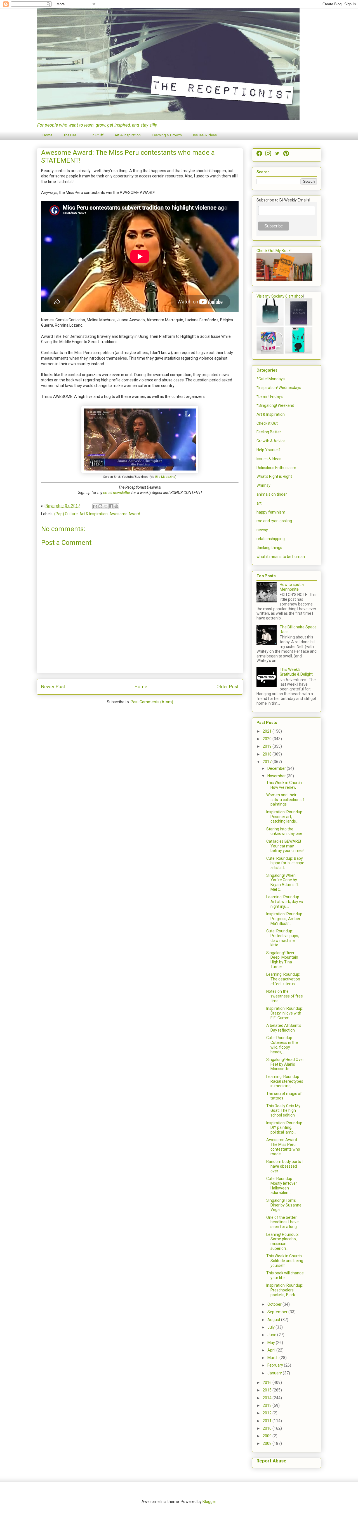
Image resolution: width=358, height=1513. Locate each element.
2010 (267, 1428)
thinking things (269, 547)
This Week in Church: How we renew (284, 785)
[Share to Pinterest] (116, 506)
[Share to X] (106, 506)
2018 (267, 754)
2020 (267, 739)
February (275, 1365)
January (275, 1373)
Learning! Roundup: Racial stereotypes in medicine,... (284, 1081)
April (271, 1350)
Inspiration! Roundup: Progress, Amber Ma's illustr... (284, 919)
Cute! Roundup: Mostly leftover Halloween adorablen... (281, 1185)
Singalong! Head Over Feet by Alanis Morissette (285, 1064)
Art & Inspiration (128, 135)
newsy (262, 530)
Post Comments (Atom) (152, 702)
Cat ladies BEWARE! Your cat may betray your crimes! (285, 846)
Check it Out (267, 423)
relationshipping (270, 538)
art (259, 503)
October (274, 1304)
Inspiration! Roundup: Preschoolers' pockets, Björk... (284, 1290)
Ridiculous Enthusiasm (276, 467)
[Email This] (95, 506)
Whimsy (263, 485)
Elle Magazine (165, 477)
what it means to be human (280, 556)
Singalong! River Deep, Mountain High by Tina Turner (282, 960)
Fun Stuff (96, 135)
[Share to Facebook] (111, 506)
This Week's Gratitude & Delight (296, 671)
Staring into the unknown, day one (284, 831)
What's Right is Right (274, 476)
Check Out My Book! (273, 250)
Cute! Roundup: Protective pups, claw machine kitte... (282, 938)
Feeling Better (268, 432)
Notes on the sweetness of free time (284, 996)
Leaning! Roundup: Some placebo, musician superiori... (282, 1241)
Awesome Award (124, 514)
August (274, 1319)
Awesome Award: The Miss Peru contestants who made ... (283, 1146)
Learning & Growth (167, 135)
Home (47, 135)
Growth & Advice (271, 441)
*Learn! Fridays (269, 396)
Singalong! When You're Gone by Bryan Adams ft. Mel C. (282, 882)
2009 (267, 1436)
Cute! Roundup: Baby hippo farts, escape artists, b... (285, 863)
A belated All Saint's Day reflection (283, 1027)
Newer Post (53, 686)
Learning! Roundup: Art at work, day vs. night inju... (285, 902)
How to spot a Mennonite (292, 587)
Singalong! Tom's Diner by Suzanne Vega (284, 1205)
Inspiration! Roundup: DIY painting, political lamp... (284, 1128)
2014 (267, 1398)
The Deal (70, 135)
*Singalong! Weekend (275, 405)
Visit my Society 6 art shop (279, 296)
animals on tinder (271, 494)
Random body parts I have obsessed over (284, 1166)
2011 (267, 1421)
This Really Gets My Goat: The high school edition (283, 1111)
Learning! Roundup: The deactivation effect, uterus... (283, 979)
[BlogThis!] (100, 506)
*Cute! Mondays (270, 379)
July (271, 1327)
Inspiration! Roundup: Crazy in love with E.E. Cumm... (284, 1013)
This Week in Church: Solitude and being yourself (284, 1261)
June (272, 1335)
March (273, 1357)
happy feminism (270, 512)
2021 (267, 731)
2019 (267, 746)
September (277, 1312)
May (271, 1342)
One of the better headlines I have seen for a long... (282, 1222)
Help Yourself (268, 450)
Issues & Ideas (205, 135)
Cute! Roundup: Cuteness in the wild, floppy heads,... (282, 1044)
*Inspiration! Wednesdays (278, 387)
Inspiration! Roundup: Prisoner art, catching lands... (284, 817)
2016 (267, 1382)
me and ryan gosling (274, 521)
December (277, 768)
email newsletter (116, 492)
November (277, 776)
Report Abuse (271, 1461)
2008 (267, 1443)
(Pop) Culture (66, 514)
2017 (267, 761)
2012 (267, 1413)
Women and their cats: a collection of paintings (285, 800)
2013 (267, 1405)
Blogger (209, 1501)
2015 (267, 1390)
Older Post (227, 686)
